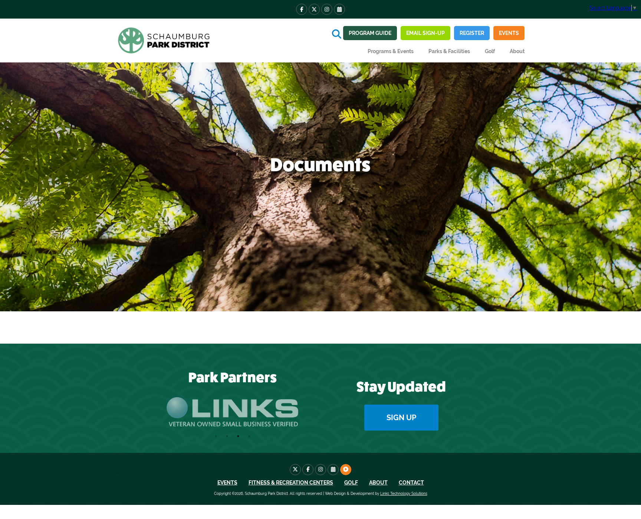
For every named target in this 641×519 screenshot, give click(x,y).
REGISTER (472, 33)
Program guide (370, 33)
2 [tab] (227, 436)
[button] (390, 51)
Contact (411, 483)
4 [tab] (249, 436)
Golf (490, 51)
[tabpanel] (232, 412)
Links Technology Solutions (403, 494)
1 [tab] (216, 436)
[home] (164, 40)
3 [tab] (238, 436)
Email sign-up (425, 33)
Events (509, 33)
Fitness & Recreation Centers (291, 483)
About (378, 483)
